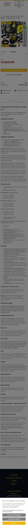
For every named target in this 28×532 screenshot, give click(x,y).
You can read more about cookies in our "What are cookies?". (12, 510)
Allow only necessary (14, 515)
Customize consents (14, 519)
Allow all (14, 523)
